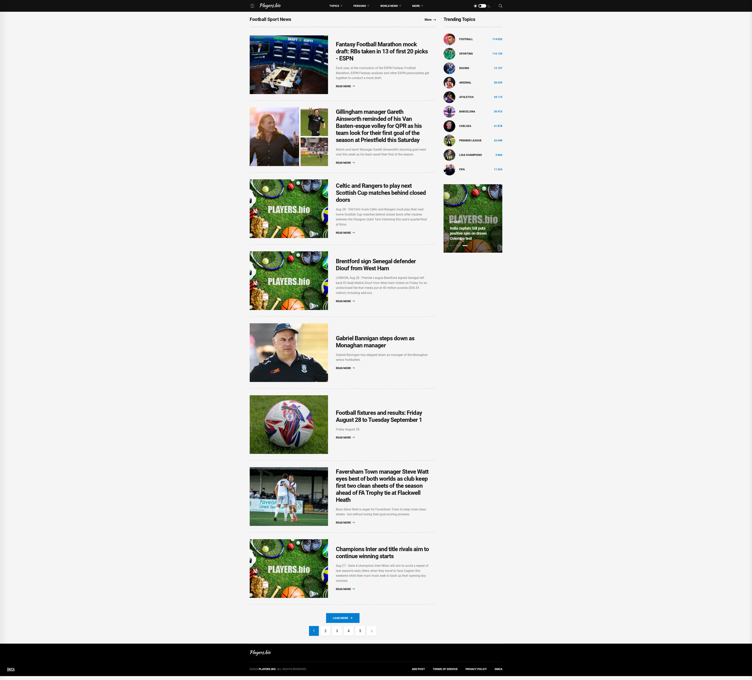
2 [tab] (458, 245)
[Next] (372, 631)
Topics (334, 5)
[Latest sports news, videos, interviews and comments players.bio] (270, 6)
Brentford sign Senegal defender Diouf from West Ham (376, 265)
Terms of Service (445, 669)
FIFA (462, 169)
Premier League (470, 140)
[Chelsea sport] (449, 126)
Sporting (466, 53)
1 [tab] (451, 245)
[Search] (500, 6)
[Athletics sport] (449, 97)
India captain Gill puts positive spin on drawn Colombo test (467, 233)
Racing (464, 68)
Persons (359, 5)
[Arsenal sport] (449, 82)
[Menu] (252, 5)
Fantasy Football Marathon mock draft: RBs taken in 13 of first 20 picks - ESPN (382, 51)
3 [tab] (465, 245)
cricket (455, 221)
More (416, 5)
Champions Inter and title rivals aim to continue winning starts (382, 553)
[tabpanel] (473, 218)
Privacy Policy (476, 669)
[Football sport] (449, 39)
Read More (344, 86)
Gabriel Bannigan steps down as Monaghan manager (375, 342)
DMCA (498, 669)
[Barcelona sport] (449, 111)
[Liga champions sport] (449, 154)
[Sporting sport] (449, 53)
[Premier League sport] (449, 140)
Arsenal (465, 82)
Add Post (418, 669)
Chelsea (465, 126)
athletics (466, 97)
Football (466, 39)
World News (389, 5)
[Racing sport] (449, 68)
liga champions (470, 154)
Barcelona (467, 111)
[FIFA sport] (449, 169)
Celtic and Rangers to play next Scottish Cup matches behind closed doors (381, 192)
